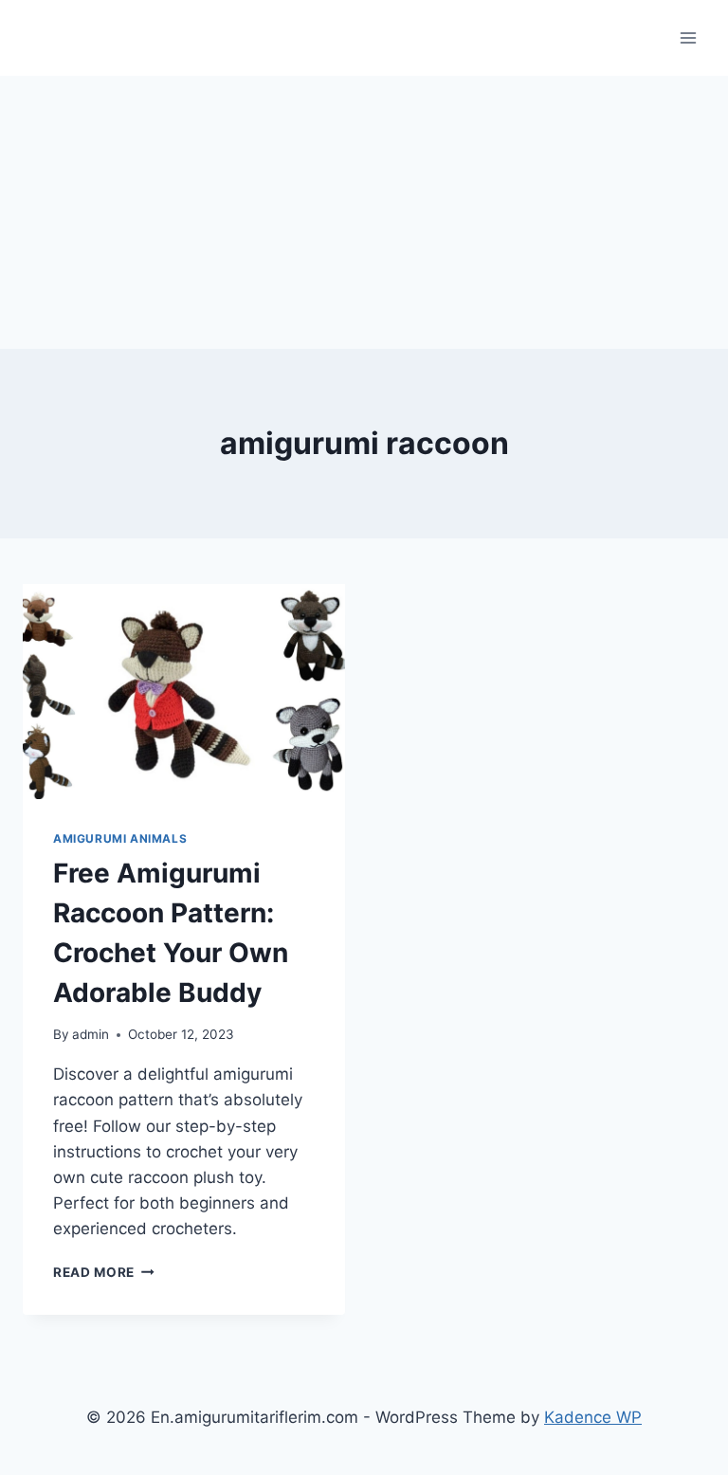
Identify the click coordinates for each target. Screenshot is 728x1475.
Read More (104, 1272)
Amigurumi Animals (120, 838)
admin (90, 1034)
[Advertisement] (364, 208)
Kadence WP (593, 1417)
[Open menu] (687, 37)
